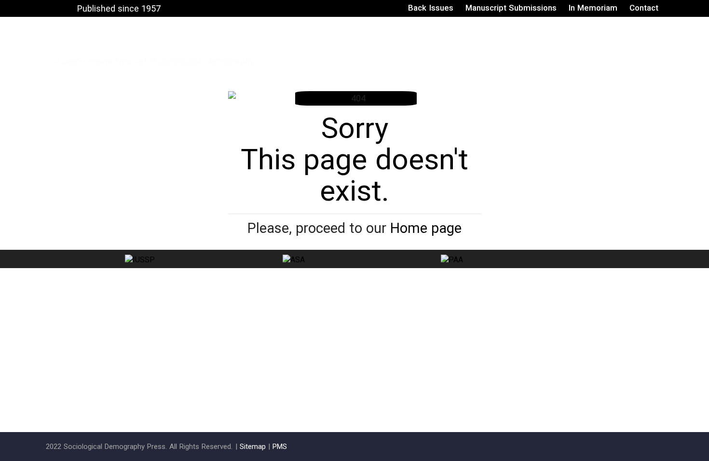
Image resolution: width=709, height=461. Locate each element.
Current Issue (318, 47)
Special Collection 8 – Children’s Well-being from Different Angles (522, 47)
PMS (280, 446)
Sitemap (253, 446)
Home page (426, 228)
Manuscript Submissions (511, 8)
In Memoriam (593, 8)
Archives (371, 47)
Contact (643, 8)
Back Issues (430, 8)
